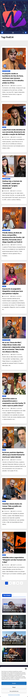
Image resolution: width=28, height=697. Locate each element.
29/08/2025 (7, 354)
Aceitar (14, 683)
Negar (14, 687)
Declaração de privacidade (14, 694)
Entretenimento (6, 71)
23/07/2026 (7, 137)
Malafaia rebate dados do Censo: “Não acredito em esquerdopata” (12, 506)
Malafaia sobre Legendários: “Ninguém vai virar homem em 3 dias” (14, 560)
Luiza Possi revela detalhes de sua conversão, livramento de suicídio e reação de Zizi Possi (13, 132)
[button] (26, 668)
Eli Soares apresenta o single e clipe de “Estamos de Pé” (13, 608)
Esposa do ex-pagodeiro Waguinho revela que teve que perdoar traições (12, 291)
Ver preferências (14, 691)
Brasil (4, 449)
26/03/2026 (7, 244)
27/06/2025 (7, 511)
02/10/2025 (7, 296)
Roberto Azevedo (17, 85)
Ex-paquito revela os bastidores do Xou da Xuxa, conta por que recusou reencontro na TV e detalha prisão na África (12, 78)
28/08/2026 (8, 610)
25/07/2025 (7, 408)
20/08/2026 (7, 85)
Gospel (4, 127)
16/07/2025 (7, 459)
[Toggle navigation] (13, 33)
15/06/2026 (7, 190)
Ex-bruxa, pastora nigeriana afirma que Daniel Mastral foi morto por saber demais (13, 454)
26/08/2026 (8, 659)
